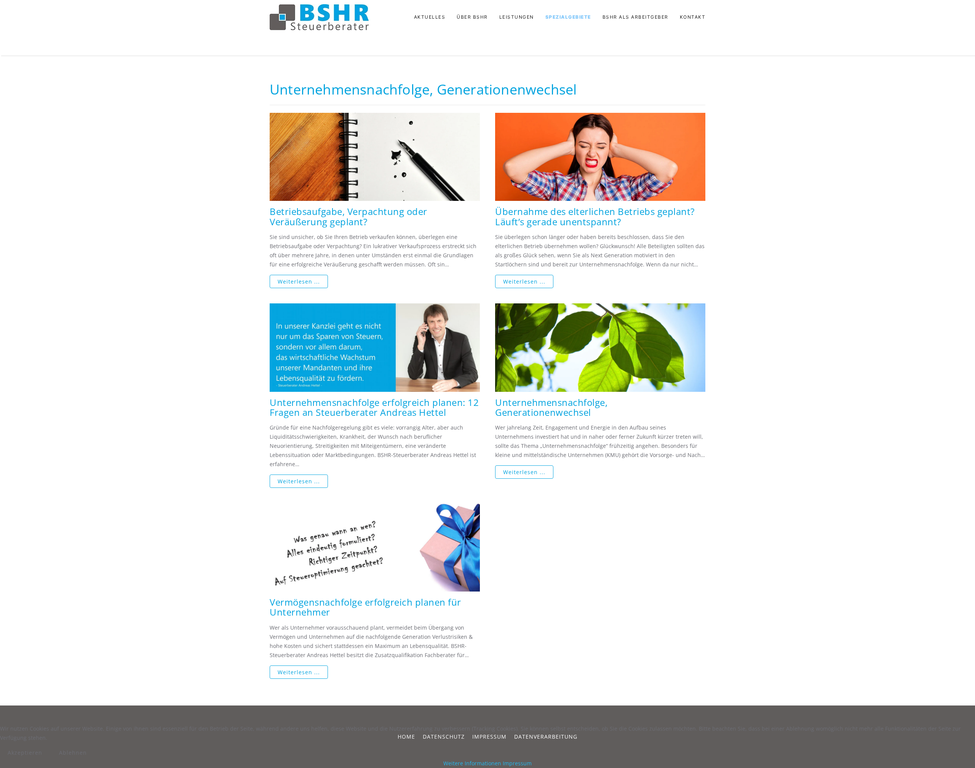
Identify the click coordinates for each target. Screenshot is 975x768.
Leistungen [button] (516, 17)
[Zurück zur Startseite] (319, 17)
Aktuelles (430, 17)
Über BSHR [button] (472, 17)
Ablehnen (73, 752)
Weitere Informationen (472, 763)
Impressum (517, 763)
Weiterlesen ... (299, 281)
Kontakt (693, 17)
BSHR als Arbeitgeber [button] (635, 17)
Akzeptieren (25, 752)
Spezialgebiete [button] (568, 17)
